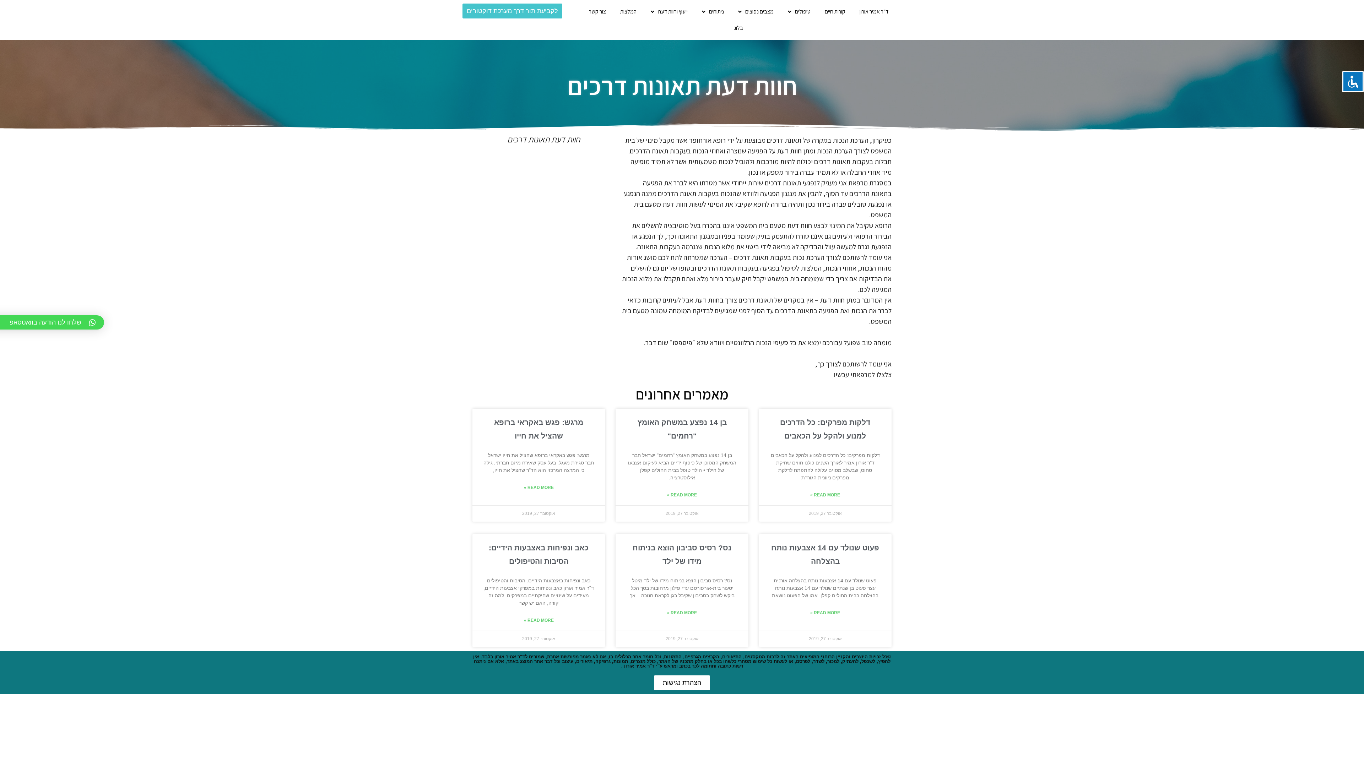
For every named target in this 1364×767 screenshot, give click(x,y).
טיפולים (803, 11)
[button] (512, 11)
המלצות (628, 11)
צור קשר (597, 11)
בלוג (738, 28)
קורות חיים (835, 11)
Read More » (825, 495)
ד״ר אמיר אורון (874, 11)
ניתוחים (716, 11)
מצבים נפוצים (759, 11)
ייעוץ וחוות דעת (673, 11)
